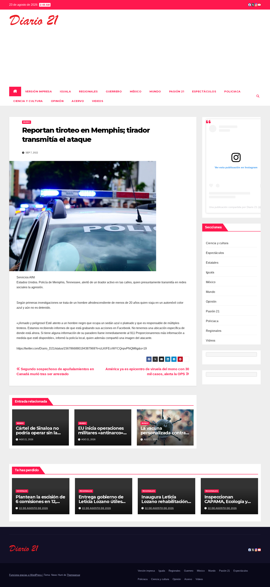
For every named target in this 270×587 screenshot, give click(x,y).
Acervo (78, 101)
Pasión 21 (176, 91)
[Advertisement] (135, 54)
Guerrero (114, 91)
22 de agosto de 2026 (33, 508)
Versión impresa (38, 91)
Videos (97, 101)
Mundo (155, 91)
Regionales (88, 91)
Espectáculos (204, 91)
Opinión (57, 101)
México (135, 91)
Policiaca (232, 91)
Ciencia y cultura (28, 101)
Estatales (212, 262)
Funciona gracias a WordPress (26, 575)
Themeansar (73, 575)
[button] (257, 96)
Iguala (65, 91)
